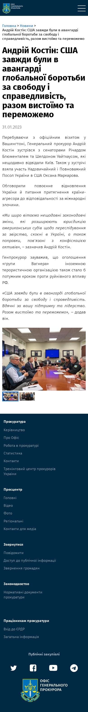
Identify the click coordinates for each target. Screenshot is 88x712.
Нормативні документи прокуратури (23, 594)
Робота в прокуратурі (21, 445)
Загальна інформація (21, 637)
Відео (8, 505)
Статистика (13, 453)
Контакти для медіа (20, 529)
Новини (26, 26)
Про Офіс (11, 437)
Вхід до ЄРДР (14, 629)
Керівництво (14, 430)
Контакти (11, 461)
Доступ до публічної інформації (30, 560)
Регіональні (13, 521)
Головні (10, 498)
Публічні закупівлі (44, 654)
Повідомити (14, 553)
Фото (8, 513)
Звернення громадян (22, 568)
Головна (9, 26)
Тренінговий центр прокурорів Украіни (30, 471)
